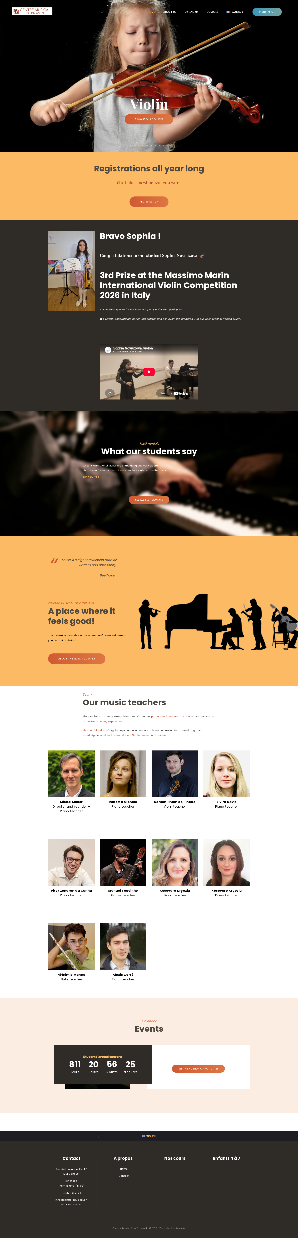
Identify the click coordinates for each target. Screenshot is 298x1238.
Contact (123, 1176)
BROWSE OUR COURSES (149, 119)
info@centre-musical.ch (71, 1200)
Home (124, 1169)
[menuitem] (234, 12)
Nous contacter (71, 1204)
